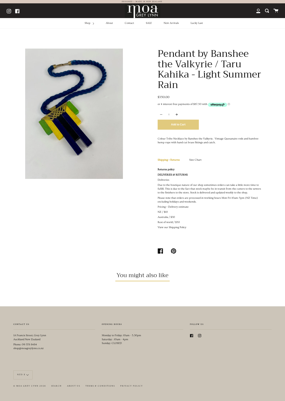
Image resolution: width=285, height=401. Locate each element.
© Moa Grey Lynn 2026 (29, 386)
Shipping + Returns (169, 159)
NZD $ (21, 375)
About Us (73, 386)
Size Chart (195, 159)
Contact (129, 23)
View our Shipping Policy (172, 227)
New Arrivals (171, 23)
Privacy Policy (131, 386)
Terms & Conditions (100, 386)
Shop (88, 23)
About (109, 23)
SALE (149, 23)
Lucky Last (197, 23)
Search (56, 386)
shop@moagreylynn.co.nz (28, 348)
